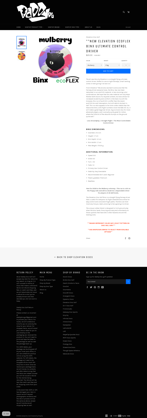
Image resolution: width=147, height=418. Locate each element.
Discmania (67, 290)
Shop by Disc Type (72, 27)
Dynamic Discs (68, 299)
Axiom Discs (67, 277)
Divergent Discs (68, 296)
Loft (64, 331)
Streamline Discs (69, 347)
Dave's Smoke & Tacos (71, 283)
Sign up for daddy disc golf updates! (99, 277)
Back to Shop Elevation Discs (74, 257)
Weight (106, 60)
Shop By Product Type (34, 27)
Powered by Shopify (37, 416)
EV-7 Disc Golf (68, 306)
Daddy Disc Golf (26, 416)
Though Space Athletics (71, 351)
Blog (98, 27)
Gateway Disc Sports (70, 312)
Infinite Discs (67, 318)
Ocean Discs (67, 341)
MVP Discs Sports (69, 338)
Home (18, 27)
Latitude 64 (67, 328)
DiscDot (66, 286)
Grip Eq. (66, 315)
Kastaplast (67, 325)
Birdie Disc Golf (68, 280)
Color (88, 60)
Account (128, 27)
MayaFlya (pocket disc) (71, 334)
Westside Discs (68, 354)
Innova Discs (67, 322)
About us (88, 27)
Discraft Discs (68, 293)
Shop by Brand (54, 27)
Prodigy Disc (67, 344)
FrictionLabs (67, 309)
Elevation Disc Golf (69, 302)
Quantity (124, 60)
